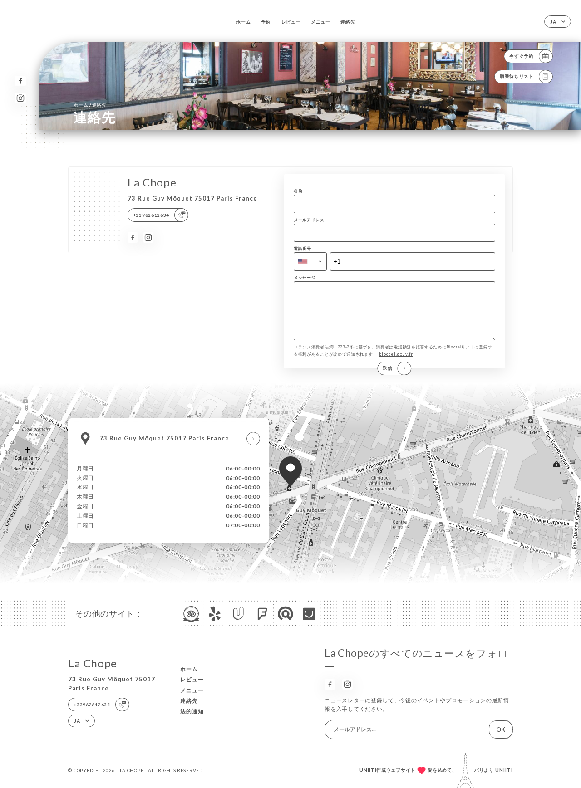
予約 (266, 21)
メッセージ (305, 277)
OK (500, 729)
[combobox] (310, 261)
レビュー (291, 21)
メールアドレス (309, 219)
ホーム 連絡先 (90, 105)
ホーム (243, 21)
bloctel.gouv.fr (396, 354)
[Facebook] (20, 81)
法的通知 (192, 711)
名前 (298, 190)
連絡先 (347, 21)
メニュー (320, 21)
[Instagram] (20, 98)
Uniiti (504, 770)
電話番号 (302, 248)
